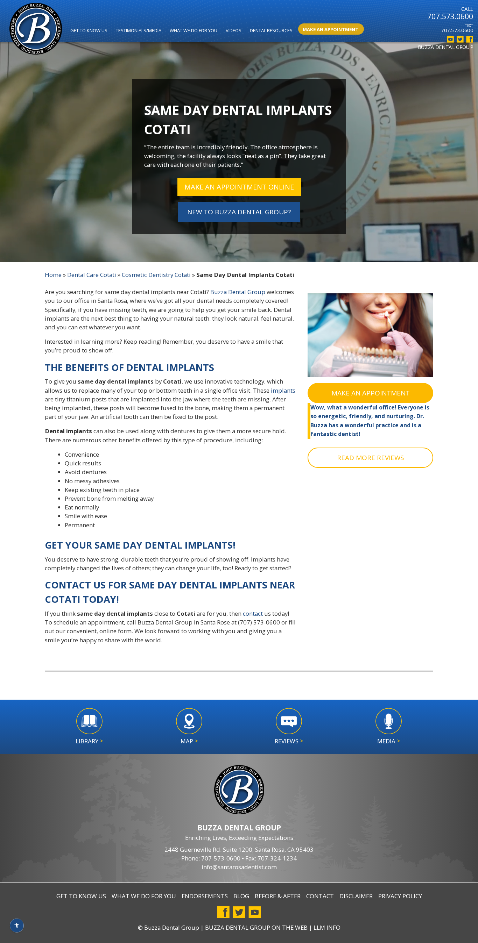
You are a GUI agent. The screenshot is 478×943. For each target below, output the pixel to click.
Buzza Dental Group (237, 292)
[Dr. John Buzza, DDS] (35, 30)
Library (89, 741)
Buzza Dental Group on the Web (256, 927)
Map (189, 741)
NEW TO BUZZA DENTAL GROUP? (239, 211)
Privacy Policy (400, 896)
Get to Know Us (88, 30)
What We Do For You (144, 896)
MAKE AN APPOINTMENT (370, 393)
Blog (241, 896)
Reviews (289, 741)
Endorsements (205, 896)
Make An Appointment (330, 29)
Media (388, 741)
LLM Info (327, 927)
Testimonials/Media (138, 30)
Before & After (278, 896)
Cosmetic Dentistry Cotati (156, 275)
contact (253, 613)
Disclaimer (356, 896)
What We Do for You (193, 30)
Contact (320, 896)
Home (53, 275)
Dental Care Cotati (91, 275)
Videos (233, 30)
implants (283, 390)
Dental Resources (271, 30)
